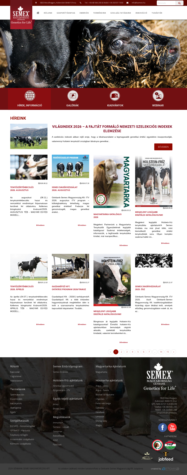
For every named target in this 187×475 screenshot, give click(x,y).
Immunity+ (58, 422)
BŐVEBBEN (163, 146)
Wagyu (99, 425)
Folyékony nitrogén (19, 435)
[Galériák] (72, 96)
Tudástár (157, 13)
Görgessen (93, 78)
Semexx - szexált (61, 427)
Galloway (100, 407)
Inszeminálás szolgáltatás (22, 439)
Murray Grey (101, 420)
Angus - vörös (102, 385)
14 (161, 351)
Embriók (84, 13)
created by (156, 468)
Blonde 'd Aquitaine (105, 394)
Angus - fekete (102, 390)
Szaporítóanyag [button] (66, 13)
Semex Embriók (60, 372)
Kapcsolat (50, 22)
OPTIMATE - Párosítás (20, 430)
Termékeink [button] (99, 13)
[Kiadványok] (115, 96)
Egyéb (13, 412)
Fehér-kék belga (103, 403)
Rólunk (48, 13)
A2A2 (55, 440)
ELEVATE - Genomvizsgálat (22, 426)
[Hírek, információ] (29, 96)
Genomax (57, 431)
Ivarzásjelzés (16, 403)
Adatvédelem (16, 380)
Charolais (100, 399)
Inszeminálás (16, 399)
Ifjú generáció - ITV (61, 390)
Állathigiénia (15, 407)
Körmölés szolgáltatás (20, 443)
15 (168, 351)
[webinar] (158, 96)
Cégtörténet (15, 376)
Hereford (100, 412)
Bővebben (40, 225)
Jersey (55, 404)
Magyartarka (101, 372)
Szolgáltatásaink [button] (120, 13)
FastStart (57, 444)
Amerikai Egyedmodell (63, 385)
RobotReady (59, 435)
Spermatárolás (17, 394)
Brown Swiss (59, 408)
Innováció (141, 13)
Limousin (100, 416)
